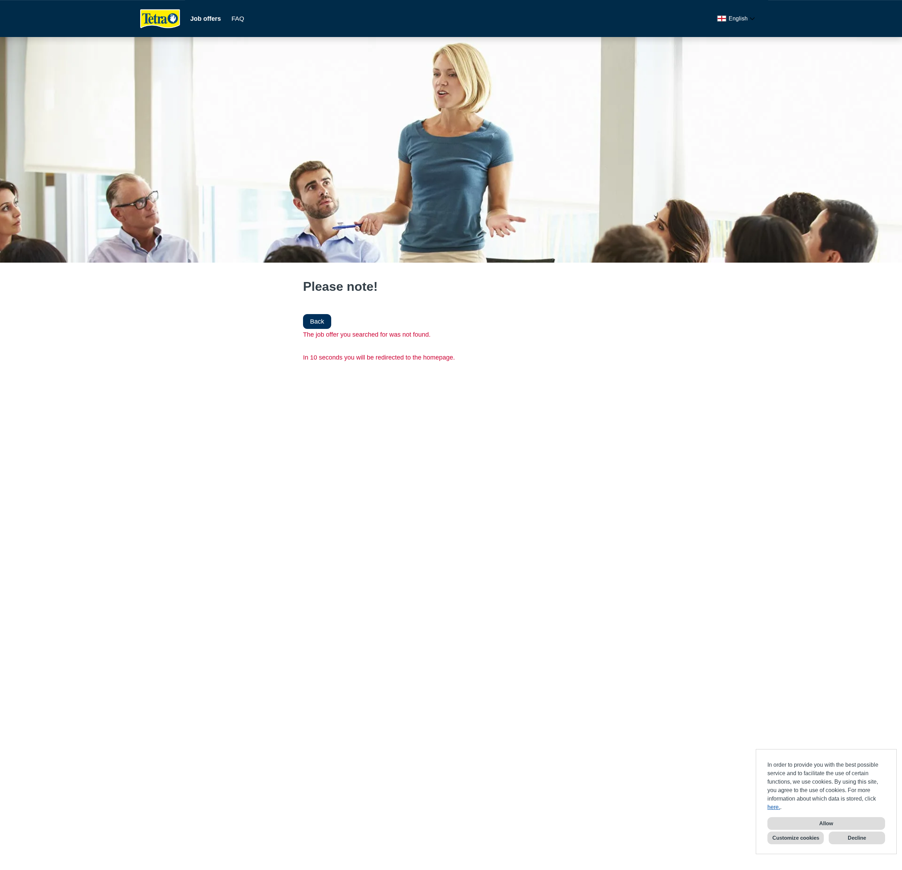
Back (317, 321)
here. (773, 807)
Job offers (205, 18)
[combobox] (737, 18)
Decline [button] (857, 838)
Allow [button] (826, 823)
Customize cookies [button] (795, 838)
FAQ (237, 18)
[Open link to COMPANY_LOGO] (160, 18)
